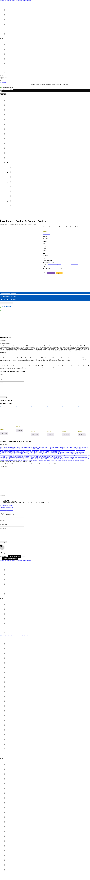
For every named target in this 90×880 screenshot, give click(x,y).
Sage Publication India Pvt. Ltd (18, 201)
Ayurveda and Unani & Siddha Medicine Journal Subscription (23, 458)
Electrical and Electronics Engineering (14, 11)
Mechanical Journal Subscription (7, 455)
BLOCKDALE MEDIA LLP (18, 172)
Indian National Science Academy (18, 181)
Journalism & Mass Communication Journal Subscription (64, 453)
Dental (7, 156)
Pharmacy (8, 142)
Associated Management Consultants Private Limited (23, 170)
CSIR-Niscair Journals (16, 175)
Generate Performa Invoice (10, 558)
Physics (7, 24)
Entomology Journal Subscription (60, 460)
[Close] (0, 219)
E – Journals (5, 28)
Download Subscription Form (8, 293)
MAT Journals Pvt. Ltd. (16, 191)
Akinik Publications (15, 166)
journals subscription (23, 452)
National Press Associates (17, 194)
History (7, 141)
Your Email (2, 520)
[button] (45, 38)
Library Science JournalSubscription (14, 450)
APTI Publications (15, 167)
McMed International (16, 192)
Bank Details (8, 32)
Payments (5, 30)
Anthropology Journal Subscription (77, 450)
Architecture (8, 103)
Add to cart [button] (4, 433)
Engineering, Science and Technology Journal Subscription (19, 460)
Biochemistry (9, 129)
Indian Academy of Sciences (17, 180)
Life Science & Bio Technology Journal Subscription (54, 452)
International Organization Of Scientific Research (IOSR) (24, 186)
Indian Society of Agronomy (17, 183)
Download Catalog (7, 215)
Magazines (5, 210)
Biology (7, 132)
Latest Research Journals (36, 448)
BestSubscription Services (25, 448)
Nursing (7, 23)
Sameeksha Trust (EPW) (16, 202)
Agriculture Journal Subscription (53, 451)
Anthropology (9, 106)
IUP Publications (15, 189)
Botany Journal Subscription (83, 455)
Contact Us (5, 35)
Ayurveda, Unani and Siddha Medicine (14, 104)
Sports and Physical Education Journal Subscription (48, 458)
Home (4, 3)
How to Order (6, 29)
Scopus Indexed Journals (11, 6)
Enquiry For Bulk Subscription (7, 302)
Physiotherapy (9, 108)
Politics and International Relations (13, 105)
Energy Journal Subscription (35, 452)
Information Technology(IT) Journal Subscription (29, 457)
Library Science (9, 153)
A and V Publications (16, 163)
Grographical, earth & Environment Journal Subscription (69, 448)
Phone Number (3, 524)
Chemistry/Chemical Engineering (13, 133)
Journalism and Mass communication (14, 149)
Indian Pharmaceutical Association (19, 182)
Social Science (9, 146)
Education (8, 158)
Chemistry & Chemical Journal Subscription (42, 460)
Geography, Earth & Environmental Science (15, 14)
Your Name (2, 516)
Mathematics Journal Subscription (7, 451)
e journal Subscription (72, 455)
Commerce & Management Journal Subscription (25, 455)
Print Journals (6, 5)
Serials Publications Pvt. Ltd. (17, 204)
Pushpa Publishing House (17, 197)
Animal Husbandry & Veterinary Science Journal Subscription (73, 457)
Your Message (3, 528)
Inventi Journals (14, 187)
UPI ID (7, 34)
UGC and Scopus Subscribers (6, 510)
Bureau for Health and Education (18, 173)
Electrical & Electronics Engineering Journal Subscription (36, 456)
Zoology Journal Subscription (32, 447)
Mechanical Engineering (11, 19)
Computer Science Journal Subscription (9, 457)
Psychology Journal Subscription (13, 453)
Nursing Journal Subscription (72, 452)
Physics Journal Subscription (12, 448)
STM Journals (14, 206)
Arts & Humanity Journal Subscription (58, 455)
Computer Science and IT (11, 10)
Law (7, 16)
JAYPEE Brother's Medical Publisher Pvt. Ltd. (21, 190)
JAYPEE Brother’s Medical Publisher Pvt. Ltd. (16, 737)
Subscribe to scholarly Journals (29, 450)
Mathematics (8, 18)
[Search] (1, 91)
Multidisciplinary (9, 22)
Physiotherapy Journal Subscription (37, 451)
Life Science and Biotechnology (13, 144)
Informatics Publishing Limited (18, 185)
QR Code (8, 33)
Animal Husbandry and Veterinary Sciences (15, 111)
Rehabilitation (9, 148)
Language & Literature (11, 15)
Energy (7, 137)
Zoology (7, 152)
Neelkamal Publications (16, 195)
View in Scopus (46, 234)
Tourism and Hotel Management (13, 151)
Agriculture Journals (10, 8)
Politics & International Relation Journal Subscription (57, 450)
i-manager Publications (16, 177)
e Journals (5, 213)
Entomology (8, 157)
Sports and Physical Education (12, 25)
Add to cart (51, 273)
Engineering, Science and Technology (14, 13)
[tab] (3, 340)
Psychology (8, 128)
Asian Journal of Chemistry (17, 168)
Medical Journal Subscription (27, 453)
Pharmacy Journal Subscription (62, 447)
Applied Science (9, 127)
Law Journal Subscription (55, 456)
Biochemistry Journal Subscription (76, 447)
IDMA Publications (15, 178)
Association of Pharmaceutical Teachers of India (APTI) (23, 171)
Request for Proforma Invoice (8, 299)
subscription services (41, 450)
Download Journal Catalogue (8, 296)
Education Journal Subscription (18, 447)
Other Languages (9, 159)
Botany (7, 130)
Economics (8, 135)
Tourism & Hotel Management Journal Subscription (11, 456)
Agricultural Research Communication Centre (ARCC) (23, 165)
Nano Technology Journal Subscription (43, 453)
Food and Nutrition (10, 143)
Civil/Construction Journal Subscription (69, 458)
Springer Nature (14, 205)
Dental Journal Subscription (83, 453)
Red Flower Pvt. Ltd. (16, 199)
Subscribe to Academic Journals (22, 451)
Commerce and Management (12, 154)
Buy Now (59, 273)
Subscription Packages (8, 211)
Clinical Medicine (10, 134)
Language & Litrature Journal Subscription (9, 452)
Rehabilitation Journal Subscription (47, 447)
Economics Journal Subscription (49, 448)
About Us (5, 4)
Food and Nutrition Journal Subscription (50, 457)
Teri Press (13, 208)
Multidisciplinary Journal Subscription (76, 460)
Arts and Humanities (10, 27)
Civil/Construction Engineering (12, 9)
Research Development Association (19, 200)
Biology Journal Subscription (43, 455)
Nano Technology (10, 139)
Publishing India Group (16, 176)
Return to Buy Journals (15, 556)
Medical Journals (9, 20)
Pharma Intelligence (15, 196)
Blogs (4, 216)
